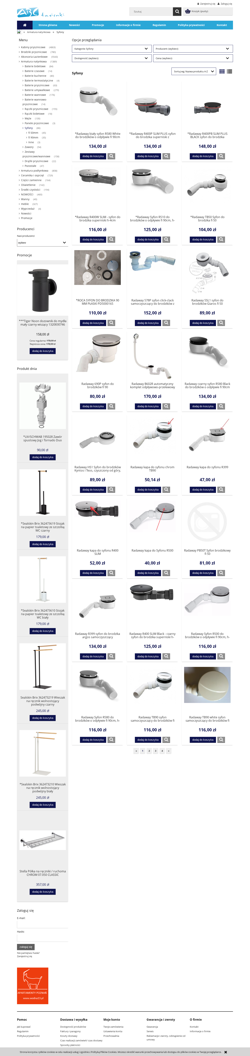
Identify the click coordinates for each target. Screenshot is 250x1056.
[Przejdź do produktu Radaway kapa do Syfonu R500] (152, 523)
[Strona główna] (40, 12)
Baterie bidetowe (35, 66)
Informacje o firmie (200, 1031)
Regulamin (23, 1031)
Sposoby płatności (70, 1045)
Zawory (29, 147)
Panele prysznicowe (37, 123)
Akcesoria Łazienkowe (34, 56)
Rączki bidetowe (34, 113)
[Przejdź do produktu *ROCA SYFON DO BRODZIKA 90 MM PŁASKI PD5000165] (97, 273)
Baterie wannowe (35, 94)
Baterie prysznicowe (37, 85)
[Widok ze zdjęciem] (222, 71)
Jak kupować (24, 1026)
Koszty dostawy (68, 1036)
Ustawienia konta (112, 1031)
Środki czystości (30, 189)
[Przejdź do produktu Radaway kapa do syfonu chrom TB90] (152, 440)
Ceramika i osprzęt (32, 175)
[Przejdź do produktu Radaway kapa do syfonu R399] (207, 440)
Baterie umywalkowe (37, 90)
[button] (111, 156)
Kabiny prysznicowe (33, 47)
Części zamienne (31, 180)
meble (25, 204)
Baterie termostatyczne (39, 80)
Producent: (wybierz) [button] (167, 48)
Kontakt (194, 1026)
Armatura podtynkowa (34, 170)
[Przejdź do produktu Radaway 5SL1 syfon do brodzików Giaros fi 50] (207, 273)
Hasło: (21, 931)
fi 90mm (33, 137)
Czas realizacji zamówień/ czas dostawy (81, 1040)
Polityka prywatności (28, 1036)
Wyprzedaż (28, 208)
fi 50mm (33, 132)
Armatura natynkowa (34, 61)
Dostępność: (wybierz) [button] (86, 58)
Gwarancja (152, 1026)
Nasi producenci (26, 236)
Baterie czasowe (34, 71)
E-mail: (21, 918)
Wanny (25, 199)
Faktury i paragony (70, 1031)
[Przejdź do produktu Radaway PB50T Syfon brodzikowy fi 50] (207, 523)
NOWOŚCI (27, 194)
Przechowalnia (111, 1036)
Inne (31, 142)
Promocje (26, 218)
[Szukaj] (177, 11)
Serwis (150, 1031)
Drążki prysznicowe (36, 161)
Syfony (29, 128)
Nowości (26, 213)
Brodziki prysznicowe (34, 52)
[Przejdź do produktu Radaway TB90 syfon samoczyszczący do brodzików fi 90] (152, 690)
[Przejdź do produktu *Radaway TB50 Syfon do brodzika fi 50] (207, 190)
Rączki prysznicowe (36, 109)
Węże (28, 118)
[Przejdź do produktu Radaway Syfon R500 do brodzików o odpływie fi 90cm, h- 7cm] (207, 606)
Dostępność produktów (73, 1026)
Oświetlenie (28, 185)
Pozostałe (30, 166)
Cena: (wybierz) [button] (164, 58)
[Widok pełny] (229, 71)
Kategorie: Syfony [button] (84, 48)
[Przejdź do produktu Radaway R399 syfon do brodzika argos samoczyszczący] (97, 606)
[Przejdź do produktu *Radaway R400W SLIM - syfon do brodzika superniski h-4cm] (97, 190)
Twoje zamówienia (113, 1026)
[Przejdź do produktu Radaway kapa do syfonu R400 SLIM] (97, 523)
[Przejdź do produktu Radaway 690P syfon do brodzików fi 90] (97, 356)
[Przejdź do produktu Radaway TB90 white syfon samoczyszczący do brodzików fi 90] (207, 690)
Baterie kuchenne (35, 75)
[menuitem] (48, 25)
